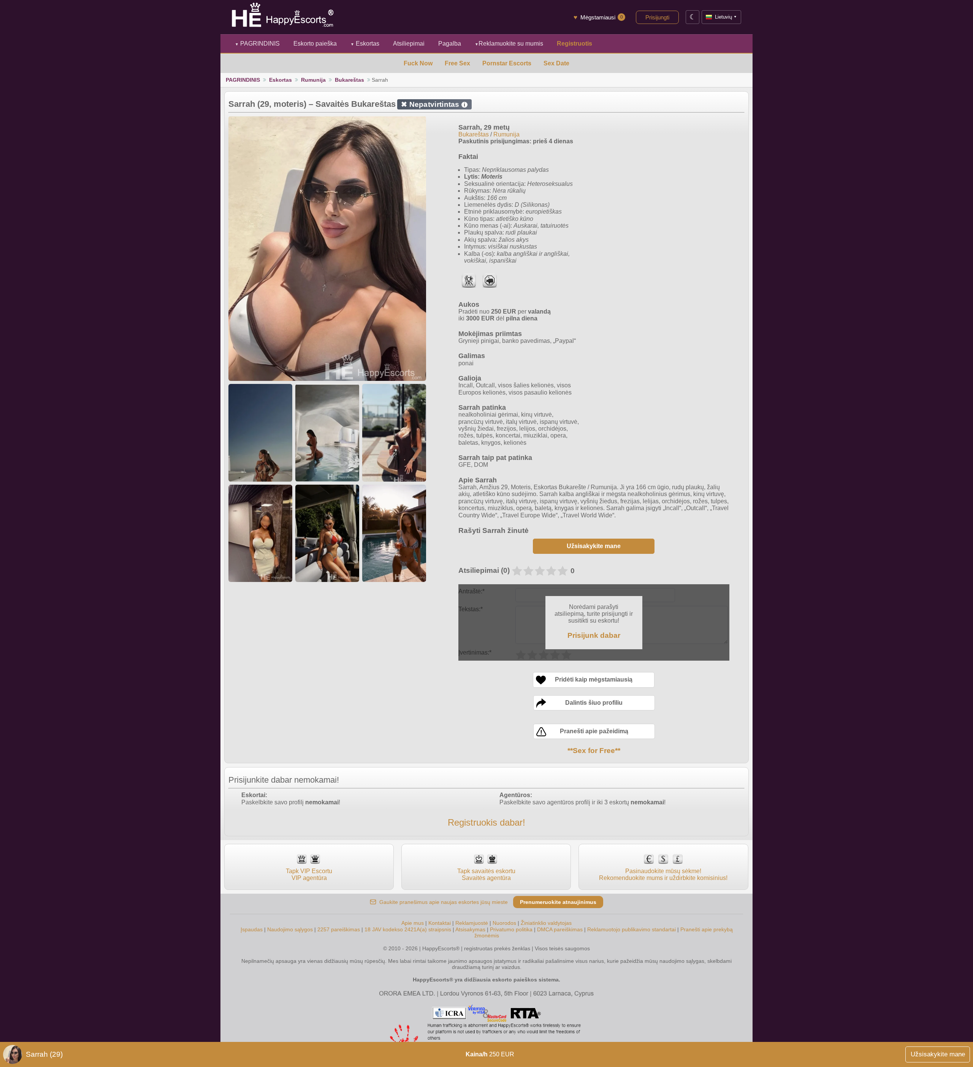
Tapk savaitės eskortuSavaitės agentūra (486, 874)
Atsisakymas (470, 929)
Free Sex (457, 63)
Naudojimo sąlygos (290, 929)
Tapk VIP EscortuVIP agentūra (309, 874)
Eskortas (364, 43)
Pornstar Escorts (506, 63)
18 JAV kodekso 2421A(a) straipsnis (407, 929)
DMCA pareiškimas (560, 929)
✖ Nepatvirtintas (433, 104)
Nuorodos (504, 923)
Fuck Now (418, 63)
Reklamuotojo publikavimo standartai (631, 929)
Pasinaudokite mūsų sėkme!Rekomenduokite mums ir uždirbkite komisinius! (663, 874)
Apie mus (412, 923)
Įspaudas (252, 929)
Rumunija (313, 80)
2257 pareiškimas (338, 929)
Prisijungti (657, 17)
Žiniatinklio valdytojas (546, 923)
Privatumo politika (511, 929)
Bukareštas (349, 80)
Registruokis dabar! (486, 822)
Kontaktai (439, 923)
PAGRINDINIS (257, 43)
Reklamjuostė (471, 923)
